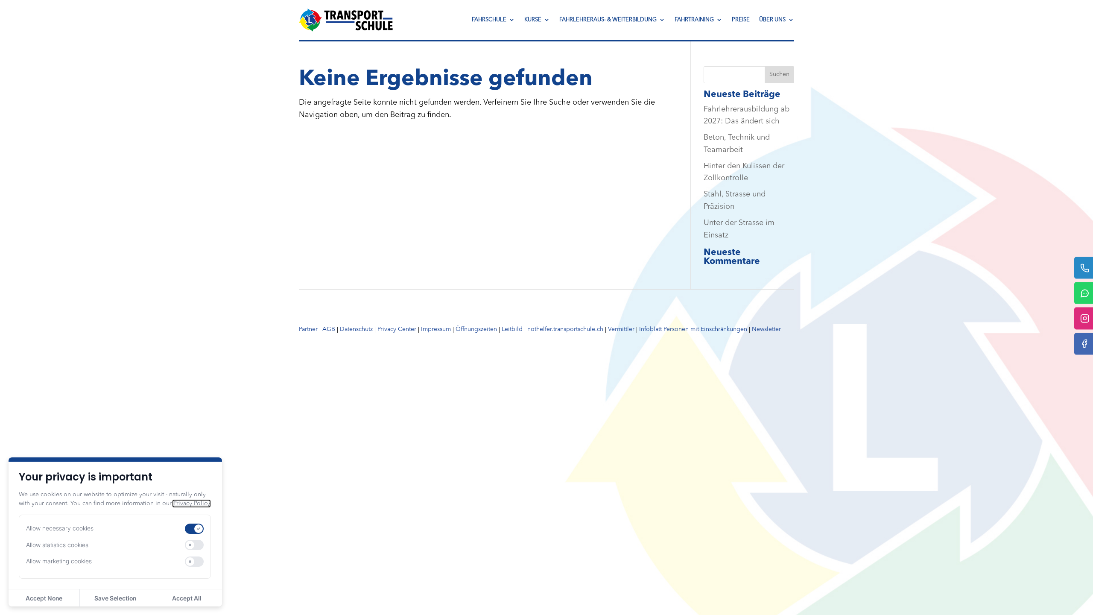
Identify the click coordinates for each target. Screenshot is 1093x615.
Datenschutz (356, 329)
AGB (328, 329)
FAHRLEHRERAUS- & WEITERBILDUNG (608, 20)
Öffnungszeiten (476, 329)
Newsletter (766, 329)
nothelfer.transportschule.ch (565, 329)
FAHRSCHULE (489, 20)
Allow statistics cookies (57, 544)
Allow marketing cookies (59, 561)
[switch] (194, 529)
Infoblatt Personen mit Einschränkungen (693, 329)
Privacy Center (396, 329)
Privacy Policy (191, 504)
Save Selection (115, 598)
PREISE (741, 20)
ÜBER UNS (772, 20)
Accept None (44, 598)
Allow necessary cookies (60, 528)
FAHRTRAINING (694, 20)
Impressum (436, 329)
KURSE (532, 20)
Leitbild (512, 329)
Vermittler (621, 329)
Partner (308, 329)
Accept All (187, 598)
